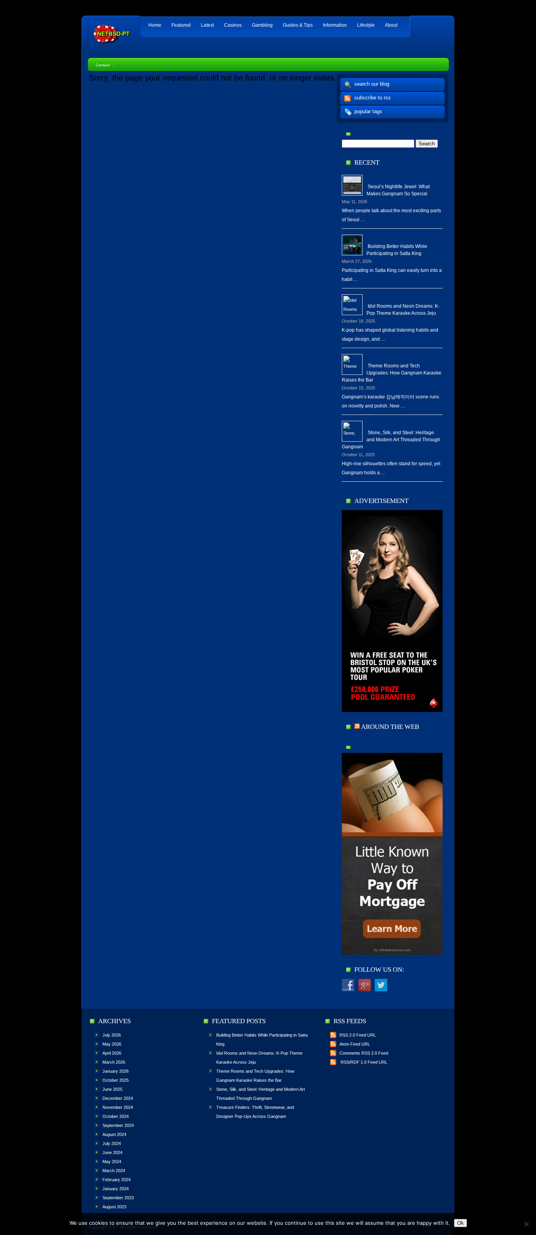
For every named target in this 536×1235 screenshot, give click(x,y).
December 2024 (117, 1098)
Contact (103, 65)
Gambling (262, 25)
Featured (181, 25)
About (391, 25)
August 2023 (114, 1206)
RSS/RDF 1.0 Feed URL (363, 1062)
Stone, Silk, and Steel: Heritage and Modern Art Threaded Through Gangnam (391, 440)
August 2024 (114, 1134)
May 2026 (111, 1044)
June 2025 (112, 1089)
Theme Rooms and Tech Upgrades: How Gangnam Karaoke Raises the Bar (391, 373)
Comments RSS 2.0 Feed (363, 1053)
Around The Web (390, 726)
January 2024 (115, 1188)
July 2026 (111, 1035)
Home (154, 25)
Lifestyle (366, 25)
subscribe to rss (372, 98)
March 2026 (113, 1062)
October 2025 (115, 1080)
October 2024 (115, 1116)
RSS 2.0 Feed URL (357, 1035)
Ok (460, 1223)
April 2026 (111, 1053)
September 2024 (118, 1125)
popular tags (368, 111)
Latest (207, 25)
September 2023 (118, 1197)
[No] (526, 1224)
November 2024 (117, 1107)
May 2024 (111, 1161)
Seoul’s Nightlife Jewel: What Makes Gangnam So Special (398, 190)
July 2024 (111, 1143)
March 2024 (113, 1170)
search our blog (371, 84)
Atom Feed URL (354, 1044)
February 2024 (116, 1179)
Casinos (233, 25)
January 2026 (115, 1071)
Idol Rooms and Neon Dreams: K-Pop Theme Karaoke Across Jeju (402, 309)
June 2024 (112, 1152)
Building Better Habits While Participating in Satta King (396, 250)
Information (335, 25)
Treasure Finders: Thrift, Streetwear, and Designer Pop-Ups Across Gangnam (255, 1112)
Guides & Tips (298, 25)
